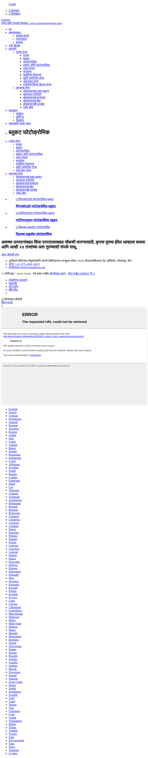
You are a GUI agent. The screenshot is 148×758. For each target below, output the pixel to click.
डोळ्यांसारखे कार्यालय (34, 97)
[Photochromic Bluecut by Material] (35, 213)
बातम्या (19, 42)
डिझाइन (20, 120)
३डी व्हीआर (14, 45)
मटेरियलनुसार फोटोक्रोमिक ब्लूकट (37, 220)
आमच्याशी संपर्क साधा (20, 123)
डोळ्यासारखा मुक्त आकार (36, 91)
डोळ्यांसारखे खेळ (32, 100)
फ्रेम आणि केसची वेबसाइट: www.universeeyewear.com (31, 23)
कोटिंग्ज (20, 117)
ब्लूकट (26, 58)
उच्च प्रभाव (29, 68)
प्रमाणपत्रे (21, 39)
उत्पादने (12, 48)
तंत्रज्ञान (13, 110)
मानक (26, 55)
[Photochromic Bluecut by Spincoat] (35, 199)
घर (10, 29)
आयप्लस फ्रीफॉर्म (32, 94)
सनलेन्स (27, 71)
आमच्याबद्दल (15, 32)
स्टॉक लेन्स (21, 52)
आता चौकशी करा (10, 254)
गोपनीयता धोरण (58, 273)
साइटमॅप (13, 283)
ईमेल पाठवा (7, 302)
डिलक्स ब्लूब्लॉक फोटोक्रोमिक (34, 234)
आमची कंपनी (22, 35)
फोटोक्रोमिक (30, 61)
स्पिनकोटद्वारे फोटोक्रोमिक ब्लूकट (36, 206)
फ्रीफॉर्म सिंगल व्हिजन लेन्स (37, 84)
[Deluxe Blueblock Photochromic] (33, 227)
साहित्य (19, 113)
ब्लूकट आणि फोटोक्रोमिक (36, 65)
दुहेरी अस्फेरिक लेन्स (33, 78)
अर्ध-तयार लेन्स (30, 81)
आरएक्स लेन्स (23, 87)
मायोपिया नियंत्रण (32, 74)
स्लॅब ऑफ (28, 107)
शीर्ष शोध (13, 289)
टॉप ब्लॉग (13, 286)
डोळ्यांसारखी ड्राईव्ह (33, 104)
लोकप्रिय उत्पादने (18, 280)
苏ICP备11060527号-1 (81, 273)
